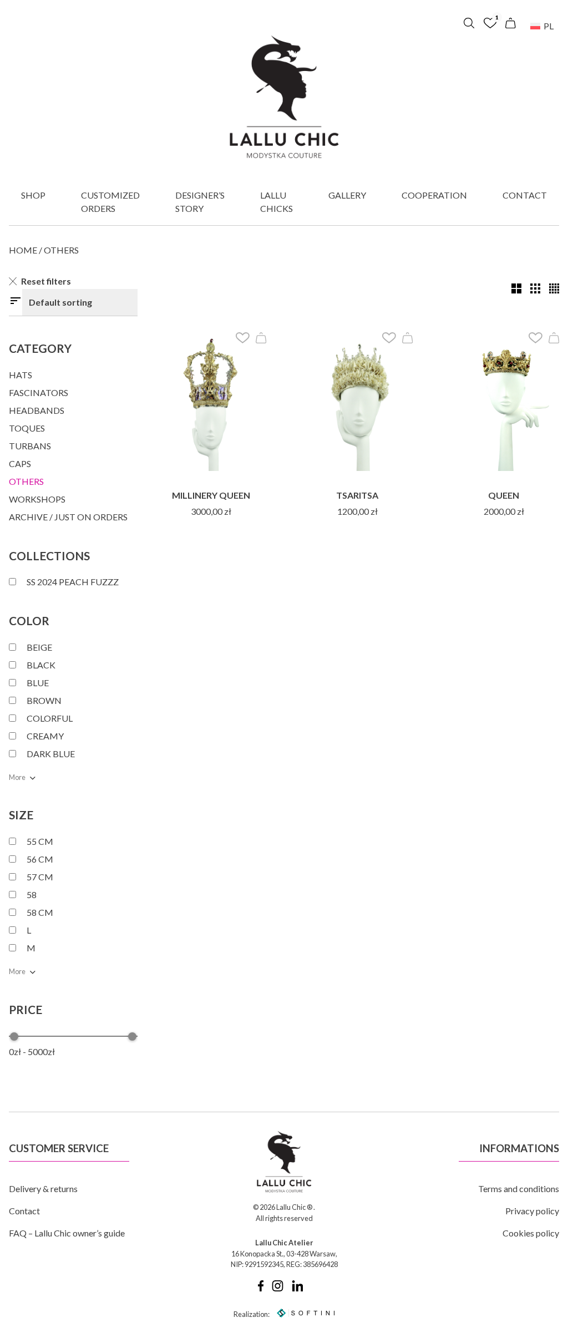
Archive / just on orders (68, 516)
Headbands (36, 410)
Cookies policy (531, 1233)
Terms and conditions (518, 1188)
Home (23, 250)
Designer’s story (200, 202)
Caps (20, 463)
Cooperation (434, 195)
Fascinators (38, 392)
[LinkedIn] (297, 1288)
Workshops (37, 499)
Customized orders (110, 202)
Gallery (347, 195)
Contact (525, 195)
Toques (27, 428)
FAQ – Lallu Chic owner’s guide (67, 1233)
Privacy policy (532, 1210)
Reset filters (46, 281)
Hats (20, 374)
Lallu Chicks (276, 202)
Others (26, 481)
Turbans (30, 445)
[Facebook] (260, 1288)
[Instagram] (277, 1288)
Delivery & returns (43, 1188)
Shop (33, 195)
